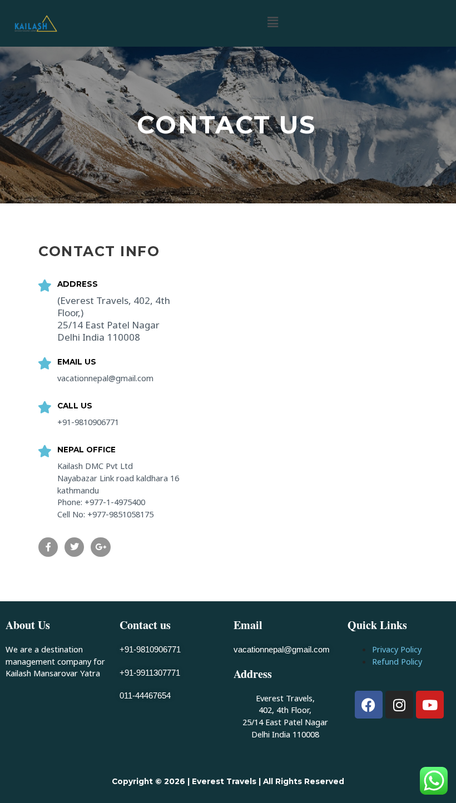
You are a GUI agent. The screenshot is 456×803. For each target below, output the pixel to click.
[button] (272, 21)
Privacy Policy (397, 649)
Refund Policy (397, 661)
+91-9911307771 (150, 673)
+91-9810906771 (150, 649)
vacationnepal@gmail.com (282, 649)
